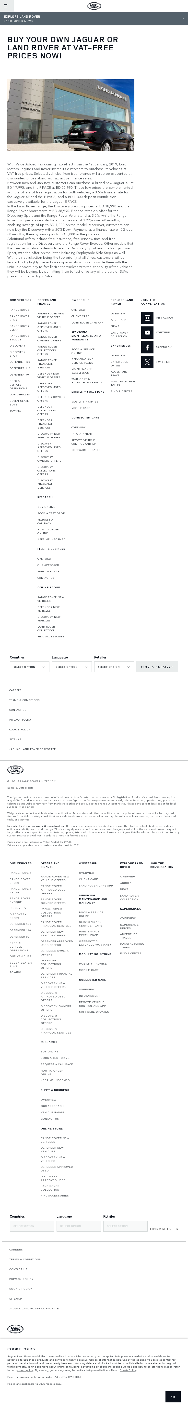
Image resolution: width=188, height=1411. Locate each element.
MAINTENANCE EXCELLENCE (81, 370)
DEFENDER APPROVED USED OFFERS (49, 387)
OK (173, 1397)
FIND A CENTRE (121, 391)
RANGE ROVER (19, 309)
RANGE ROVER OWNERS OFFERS (49, 338)
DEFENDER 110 (20, 368)
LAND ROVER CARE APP (87, 322)
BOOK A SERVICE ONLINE (83, 351)
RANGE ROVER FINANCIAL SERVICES (47, 363)
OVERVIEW (44, 558)
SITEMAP (15, 739)
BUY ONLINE (46, 507)
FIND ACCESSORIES (51, 636)
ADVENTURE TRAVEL (119, 373)
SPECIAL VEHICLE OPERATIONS (18, 384)
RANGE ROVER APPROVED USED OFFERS (49, 327)
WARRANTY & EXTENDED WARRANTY (87, 380)
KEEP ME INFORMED (51, 539)
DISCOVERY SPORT (17, 353)
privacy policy (25, 1370)
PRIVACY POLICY (20, 719)
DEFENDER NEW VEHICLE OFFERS (49, 375)
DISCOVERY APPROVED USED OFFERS (49, 447)
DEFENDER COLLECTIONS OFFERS (46, 410)
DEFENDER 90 (19, 374)
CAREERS (15, 690)
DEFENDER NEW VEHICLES (48, 608)
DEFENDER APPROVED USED (57, 1169)
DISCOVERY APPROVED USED (53, 1178)
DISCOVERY (17, 345)
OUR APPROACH (48, 565)
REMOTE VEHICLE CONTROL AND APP (84, 441)
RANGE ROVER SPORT (19, 318)
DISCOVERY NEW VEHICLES (49, 618)
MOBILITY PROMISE (84, 401)
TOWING (15, 410)
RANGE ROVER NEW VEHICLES (50, 599)
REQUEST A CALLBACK (45, 521)
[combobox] (29, 666)
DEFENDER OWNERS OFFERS (51, 398)
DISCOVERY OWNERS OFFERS (49, 458)
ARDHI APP (118, 320)
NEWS (115, 326)
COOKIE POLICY (19, 729)
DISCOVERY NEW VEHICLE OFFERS (49, 435)
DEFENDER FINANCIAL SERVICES (45, 423)
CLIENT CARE (80, 316)
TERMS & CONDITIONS (24, 700)
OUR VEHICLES (20, 394)
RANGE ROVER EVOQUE (19, 337)
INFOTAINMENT (82, 433)
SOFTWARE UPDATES (86, 450)
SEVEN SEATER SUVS (20, 402)
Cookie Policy (128, 1370)
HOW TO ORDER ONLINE (48, 531)
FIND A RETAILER (157, 666)
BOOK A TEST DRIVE (51, 513)
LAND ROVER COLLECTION (46, 628)
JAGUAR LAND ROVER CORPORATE (32, 749)
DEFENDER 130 (20, 361)
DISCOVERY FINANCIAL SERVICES (45, 484)
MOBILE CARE (80, 408)
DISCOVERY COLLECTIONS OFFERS (46, 470)
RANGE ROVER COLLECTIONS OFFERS (47, 350)
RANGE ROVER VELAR (19, 327)
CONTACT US (46, 577)
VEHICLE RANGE (48, 571)
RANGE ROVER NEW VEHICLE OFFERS (50, 315)
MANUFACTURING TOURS (123, 383)
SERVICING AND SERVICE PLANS (82, 360)
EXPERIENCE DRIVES (119, 363)
